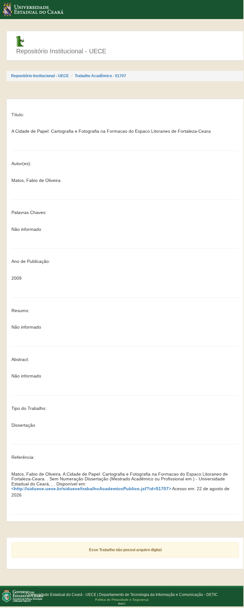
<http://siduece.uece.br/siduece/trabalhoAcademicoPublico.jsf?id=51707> (91, 488)
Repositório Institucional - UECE (40, 76)
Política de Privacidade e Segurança (122, 599)
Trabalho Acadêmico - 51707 (100, 76)
